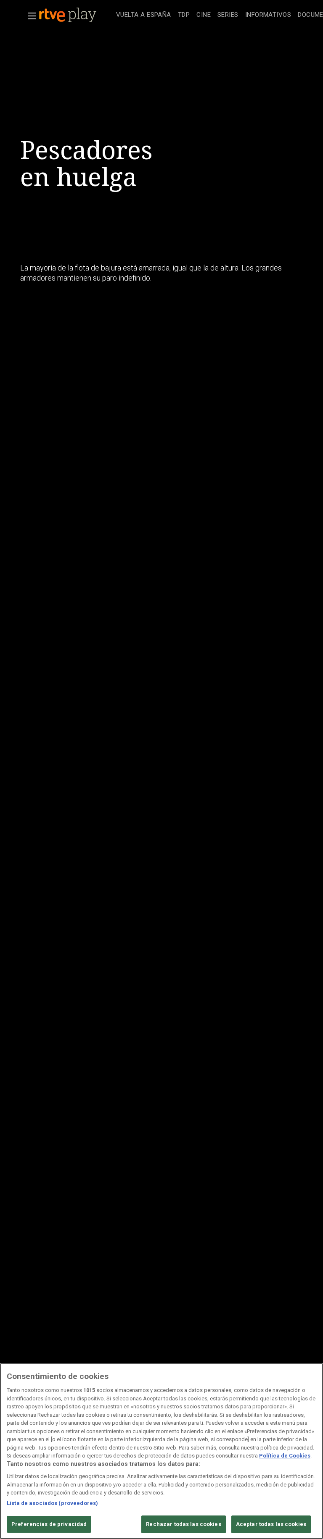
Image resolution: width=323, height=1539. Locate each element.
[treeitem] (143, 15)
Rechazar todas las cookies (183, 1524)
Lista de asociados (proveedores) (52, 1503)
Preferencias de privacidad (49, 1524)
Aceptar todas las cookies (271, 1524)
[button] (29, 16)
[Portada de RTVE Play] (68, 15)
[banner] (76, 15)
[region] (161, 1451)
